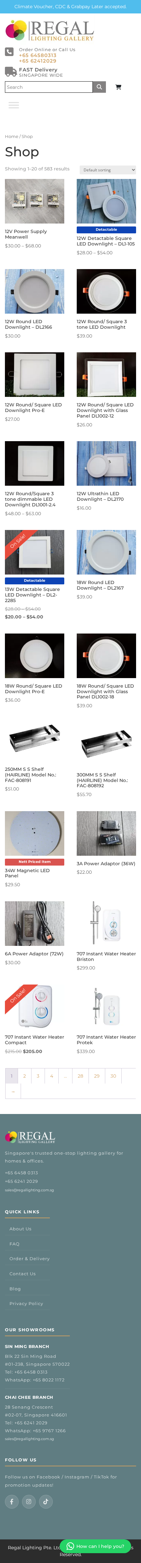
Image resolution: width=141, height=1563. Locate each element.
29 (97, 1076)
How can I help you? (100, 1546)
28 (80, 1076)
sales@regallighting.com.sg (29, 1190)
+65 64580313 (38, 55)
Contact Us (23, 1273)
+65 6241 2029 (21, 1181)
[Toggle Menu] (14, 105)
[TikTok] (46, 1502)
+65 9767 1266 (49, 1430)
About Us (20, 1228)
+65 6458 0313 (21, 1172)
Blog (15, 1288)
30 (113, 1076)
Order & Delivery (30, 1258)
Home (11, 136)
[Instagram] (29, 1502)
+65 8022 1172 (49, 1379)
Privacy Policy (26, 1303)
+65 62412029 (37, 61)
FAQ (15, 1243)
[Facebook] (12, 1502)
